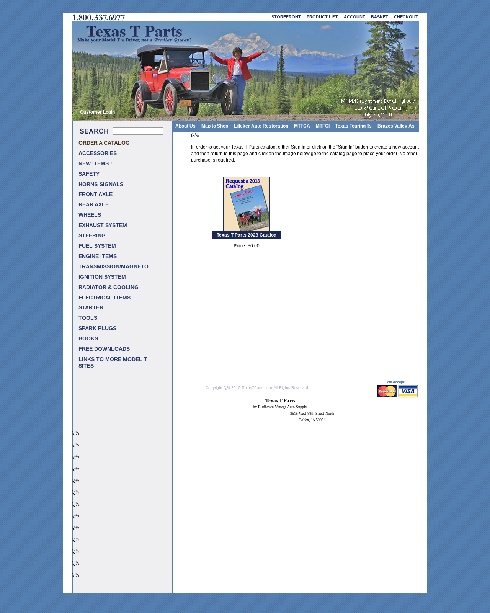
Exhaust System (102, 225)
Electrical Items (104, 298)
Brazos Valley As (396, 126)
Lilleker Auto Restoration (261, 126)
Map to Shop (214, 126)
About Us (185, 126)
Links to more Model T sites (112, 362)
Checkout (406, 17)
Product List (322, 17)
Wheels (89, 215)
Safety (89, 174)
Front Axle (95, 194)
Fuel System (97, 246)
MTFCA (302, 126)
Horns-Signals (100, 184)
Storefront (286, 17)
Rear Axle (93, 205)
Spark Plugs (97, 328)
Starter (90, 308)
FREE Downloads (104, 349)
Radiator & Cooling (108, 287)
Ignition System (102, 277)
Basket (379, 17)
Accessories (97, 153)
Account (354, 17)
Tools (87, 318)
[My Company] (245, 71)
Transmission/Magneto (113, 267)
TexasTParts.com (257, 388)
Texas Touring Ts (353, 126)
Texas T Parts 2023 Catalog (246, 235)
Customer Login (97, 112)
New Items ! (95, 164)
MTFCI (323, 126)
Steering (92, 236)
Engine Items (97, 256)
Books (88, 339)
